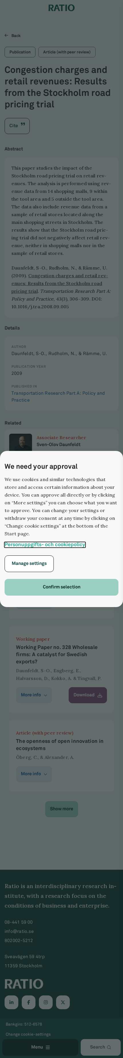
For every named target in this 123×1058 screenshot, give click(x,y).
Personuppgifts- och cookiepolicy (45, 544)
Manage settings (29, 563)
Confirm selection (61, 587)
